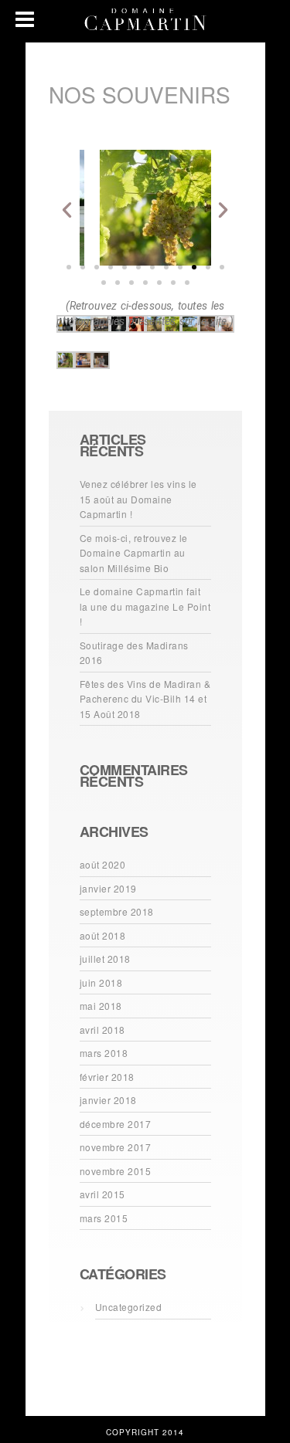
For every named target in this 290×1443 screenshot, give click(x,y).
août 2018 (103, 935)
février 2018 (107, 1076)
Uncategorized (128, 1306)
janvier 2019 (108, 888)
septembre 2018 (117, 911)
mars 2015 (104, 1218)
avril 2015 (102, 1194)
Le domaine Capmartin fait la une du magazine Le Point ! (145, 606)
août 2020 (103, 864)
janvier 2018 (108, 1099)
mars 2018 (104, 1052)
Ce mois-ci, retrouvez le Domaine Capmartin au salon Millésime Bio (134, 552)
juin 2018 (101, 982)
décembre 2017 (116, 1123)
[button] (69, 267)
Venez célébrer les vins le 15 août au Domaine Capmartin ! (138, 498)
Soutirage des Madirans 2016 (134, 653)
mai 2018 (101, 1005)
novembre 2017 (116, 1146)
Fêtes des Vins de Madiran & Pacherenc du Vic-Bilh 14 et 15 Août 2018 (145, 698)
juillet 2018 (105, 958)
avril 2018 (102, 1029)
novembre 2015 (116, 1170)
